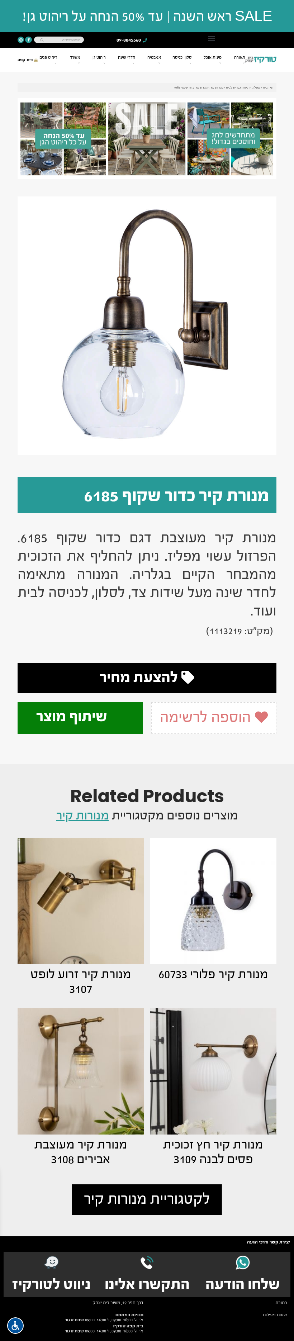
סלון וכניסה (182, 57)
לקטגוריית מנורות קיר (147, 1199)
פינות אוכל (213, 57)
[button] (212, 38)
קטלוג (256, 87)
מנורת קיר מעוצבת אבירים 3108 (80, 1151)
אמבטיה (154, 57)
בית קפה (26, 59)
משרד (75, 57)
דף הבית (268, 87)
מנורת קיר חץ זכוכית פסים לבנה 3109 (213, 1151)
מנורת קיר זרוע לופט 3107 (80, 981)
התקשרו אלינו (147, 1284)
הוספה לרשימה (207, 717)
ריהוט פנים (48, 57)
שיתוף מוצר (73, 716)
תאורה (239, 57)
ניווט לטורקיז (51, 1284)
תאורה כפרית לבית (238, 87)
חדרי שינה (126, 57)
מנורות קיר (216, 87)
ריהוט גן (99, 57)
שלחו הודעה (242, 1284)
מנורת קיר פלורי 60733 (213, 974)
